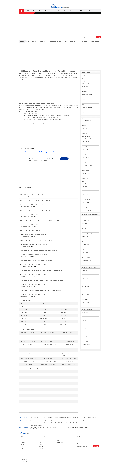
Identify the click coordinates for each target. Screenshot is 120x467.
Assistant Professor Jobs (87, 291)
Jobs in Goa (84, 133)
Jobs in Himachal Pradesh (87, 152)
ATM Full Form (24, 312)
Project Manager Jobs (86, 302)
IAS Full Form (23, 318)
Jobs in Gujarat (85, 146)
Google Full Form (43, 318)
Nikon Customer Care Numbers (68, 361)
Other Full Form (63, 324)
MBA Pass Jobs (85, 328)
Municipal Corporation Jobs (87, 231)
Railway (81, 10)
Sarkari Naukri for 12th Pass (36, 428)
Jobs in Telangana (85, 141)
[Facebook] (76, 440)
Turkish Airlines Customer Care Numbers (49, 349)
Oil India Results (39, 375)
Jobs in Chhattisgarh (86, 136)
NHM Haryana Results (64, 375)
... (97, 40)
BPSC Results (39, 390)
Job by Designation (23, 420)
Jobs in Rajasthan (85, 183)
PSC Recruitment (85, 244)
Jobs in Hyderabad (67, 417)
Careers (40, 442)
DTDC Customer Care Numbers (69, 344)
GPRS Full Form (63, 315)
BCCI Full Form (63, 312)
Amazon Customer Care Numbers (48, 364)
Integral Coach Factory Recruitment (89, 263)
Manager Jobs (85, 278)
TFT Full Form (62, 306)
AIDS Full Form (42, 312)
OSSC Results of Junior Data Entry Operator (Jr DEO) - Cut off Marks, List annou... (41, 280)
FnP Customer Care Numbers (68, 349)
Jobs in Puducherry (86, 189)
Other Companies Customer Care (69, 364)
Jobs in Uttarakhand (86, 144)
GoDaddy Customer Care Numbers (48, 337)
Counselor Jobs (45, 422)
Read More (35, 196)
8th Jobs (32, 424)
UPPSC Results (39, 372)
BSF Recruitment (85, 241)
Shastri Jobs (39, 425)
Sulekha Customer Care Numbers (69, 358)
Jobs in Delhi (84, 207)
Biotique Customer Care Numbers (69, 341)
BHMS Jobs (73, 424)
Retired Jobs (33, 425)
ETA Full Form (24, 309)
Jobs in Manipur (85, 170)
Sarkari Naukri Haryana (51, 427)
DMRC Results (24, 381)
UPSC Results (39, 381)
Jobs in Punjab (85, 181)
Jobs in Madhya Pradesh (87, 165)
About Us (41, 440)
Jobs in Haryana (85, 191)
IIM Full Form (23, 324)
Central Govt (42, 10)
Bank (34, 10)
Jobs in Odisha (85, 178)
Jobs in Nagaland (85, 176)
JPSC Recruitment (85, 249)
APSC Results (62, 372)
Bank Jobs (84, 78)
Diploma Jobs (67, 424)
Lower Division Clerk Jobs (87, 273)
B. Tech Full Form (63, 309)
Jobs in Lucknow (33, 419)
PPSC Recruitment (85, 255)
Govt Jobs (84, 75)
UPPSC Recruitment (86, 247)
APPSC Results (94, 41)
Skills (22, 450)
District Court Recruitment (87, 107)
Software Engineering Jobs (87, 233)
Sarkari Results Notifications (87, 94)
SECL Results (62, 390)
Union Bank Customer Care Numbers (48, 361)
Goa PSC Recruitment (86, 260)
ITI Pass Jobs (84, 320)
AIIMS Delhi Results (25, 398)
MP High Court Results (55, 41)
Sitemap (58, 438)
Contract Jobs (85, 86)
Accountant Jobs (85, 299)
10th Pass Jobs (85, 312)
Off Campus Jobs (85, 112)
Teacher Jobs (53, 422)
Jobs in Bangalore (34, 417)
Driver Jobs (73, 420)
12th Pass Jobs (85, 315)
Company (23, 442)
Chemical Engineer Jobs (83, 420)
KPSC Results (23, 372)
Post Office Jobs (85, 99)
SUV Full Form (24, 306)
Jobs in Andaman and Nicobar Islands (90, 205)
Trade (22, 448)
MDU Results (62, 404)
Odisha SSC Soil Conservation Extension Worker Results (35, 191)
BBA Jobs (55, 424)
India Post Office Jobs (86, 218)
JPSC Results (39, 384)
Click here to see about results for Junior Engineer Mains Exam (39, 152)
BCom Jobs (43, 424)
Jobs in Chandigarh (86, 131)
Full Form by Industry (86, 102)
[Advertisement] (60, 25)
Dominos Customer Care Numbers (28, 361)
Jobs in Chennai (58, 417)
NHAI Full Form (42, 324)
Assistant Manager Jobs (65, 420)
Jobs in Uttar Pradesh (86, 197)
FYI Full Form (23, 321)
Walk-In (89, 10)
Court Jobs (84, 228)
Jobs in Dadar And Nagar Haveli (88, 138)
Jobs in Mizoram (85, 149)
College (22, 455)
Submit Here (64, 158)
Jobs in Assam (85, 128)
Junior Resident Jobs (77, 422)
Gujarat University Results (65, 393)
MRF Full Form (42, 303)
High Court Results (64, 387)
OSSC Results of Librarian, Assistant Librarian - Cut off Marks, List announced (40, 290)
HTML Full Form (42, 309)
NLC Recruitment (85, 220)
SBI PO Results (43, 41)
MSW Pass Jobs (85, 331)
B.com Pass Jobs (85, 325)
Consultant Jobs (85, 294)
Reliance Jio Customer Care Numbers (49, 353)
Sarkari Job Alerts (41, 427)
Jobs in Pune (83, 417)
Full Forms (23, 452)
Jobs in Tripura (85, 194)
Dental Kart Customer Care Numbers (48, 358)
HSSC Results (62, 384)
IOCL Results (39, 401)
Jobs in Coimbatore (43, 419)
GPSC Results (23, 387)
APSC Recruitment (86, 257)
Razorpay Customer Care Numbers (28, 341)
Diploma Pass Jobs (86, 317)
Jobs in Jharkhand (86, 199)
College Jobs (84, 223)
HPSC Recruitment (86, 252)
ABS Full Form (24, 303)
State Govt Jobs (70, 427)
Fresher (52, 10)
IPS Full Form (62, 318)
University (23, 457)
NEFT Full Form (63, 321)
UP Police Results (63, 378)
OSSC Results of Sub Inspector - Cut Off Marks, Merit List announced (38, 211)
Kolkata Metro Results (25, 404)
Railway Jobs (84, 81)
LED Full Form (42, 306)
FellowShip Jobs (67, 422)
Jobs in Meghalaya (86, 173)
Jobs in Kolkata (76, 417)
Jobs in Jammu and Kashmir (88, 154)
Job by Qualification (23, 424)
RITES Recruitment (86, 239)
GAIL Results (23, 401)
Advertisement (42, 446)
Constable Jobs (85, 289)
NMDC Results (63, 401)
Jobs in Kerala (85, 162)
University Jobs (85, 225)
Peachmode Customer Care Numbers (28, 344)
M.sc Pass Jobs (85, 336)
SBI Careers (84, 91)
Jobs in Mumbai (50, 417)
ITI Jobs (60, 424)
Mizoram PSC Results (25, 393)
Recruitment (23, 438)
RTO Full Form (63, 303)
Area (22, 446)
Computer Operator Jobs (87, 286)
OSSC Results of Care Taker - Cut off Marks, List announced (36, 230)
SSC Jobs (84, 104)
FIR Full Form (42, 315)
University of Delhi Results (71, 41)
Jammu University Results (41, 398)
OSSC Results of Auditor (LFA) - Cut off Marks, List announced (36, 260)
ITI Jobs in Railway (61, 427)
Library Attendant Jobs (86, 270)
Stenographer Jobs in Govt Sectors (82, 427)
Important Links (24, 461)
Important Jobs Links (23, 427)
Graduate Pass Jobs (86, 344)
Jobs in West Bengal (86, 202)
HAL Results (62, 398)
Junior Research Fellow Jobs (88, 297)
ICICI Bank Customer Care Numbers (28, 332)
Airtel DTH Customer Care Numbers (28, 358)
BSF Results (23, 384)
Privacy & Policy (42, 448)
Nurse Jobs (84, 305)
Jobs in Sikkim (85, 186)
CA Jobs (79, 424)
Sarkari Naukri (85, 110)
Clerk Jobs (47, 420)
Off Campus (72, 10)
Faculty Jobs (60, 422)
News (40, 438)
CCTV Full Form (24, 315)
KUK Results (38, 396)
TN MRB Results (39, 393)
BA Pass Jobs (85, 339)
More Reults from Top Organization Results (45, 404)
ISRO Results (23, 375)
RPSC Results (84, 41)
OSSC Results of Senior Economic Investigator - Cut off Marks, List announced (41, 270)
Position (22, 444)
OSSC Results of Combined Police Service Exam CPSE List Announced (38, 201)
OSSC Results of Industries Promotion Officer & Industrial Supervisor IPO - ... (40, 221)
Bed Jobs (50, 424)
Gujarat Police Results (40, 378)
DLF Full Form (42, 321)
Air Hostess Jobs (54, 420)
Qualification (23, 440)
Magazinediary (60, 442)
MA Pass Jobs (85, 341)
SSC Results (62, 381)
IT (64, 10)
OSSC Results (34, 44)
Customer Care (24, 459)
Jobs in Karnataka (85, 160)
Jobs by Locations (23, 417)
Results (26, 44)
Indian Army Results (25, 396)
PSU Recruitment (85, 83)
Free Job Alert (85, 89)
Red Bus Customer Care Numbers (28, 353)
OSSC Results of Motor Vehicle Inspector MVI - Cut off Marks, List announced (40, 240)
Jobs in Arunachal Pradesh (87, 120)
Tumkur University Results (26, 390)
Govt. (59, 10)
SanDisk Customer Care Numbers (69, 337)
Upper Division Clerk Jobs (87, 275)
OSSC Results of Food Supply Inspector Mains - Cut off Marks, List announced (40, 250)
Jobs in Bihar (84, 125)
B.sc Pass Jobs (85, 333)
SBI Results (23, 378)
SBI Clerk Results (32, 41)
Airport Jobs (84, 96)
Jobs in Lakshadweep (86, 210)
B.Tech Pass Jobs (85, 323)
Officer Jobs (84, 281)
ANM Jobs (37, 424)
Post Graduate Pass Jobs (87, 347)
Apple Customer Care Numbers (47, 332)
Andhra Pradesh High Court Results (67, 396)
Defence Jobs (85, 236)
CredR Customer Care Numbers (47, 341)
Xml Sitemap (59, 440)
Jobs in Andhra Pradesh (87, 123)
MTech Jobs (85, 424)
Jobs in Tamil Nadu (86, 157)
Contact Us (41, 444)
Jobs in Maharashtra (86, 168)
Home (21, 44)
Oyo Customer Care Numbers (27, 364)
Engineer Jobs (85, 283)
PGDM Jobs (91, 424)
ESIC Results (38, 387)
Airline (27, 10)
